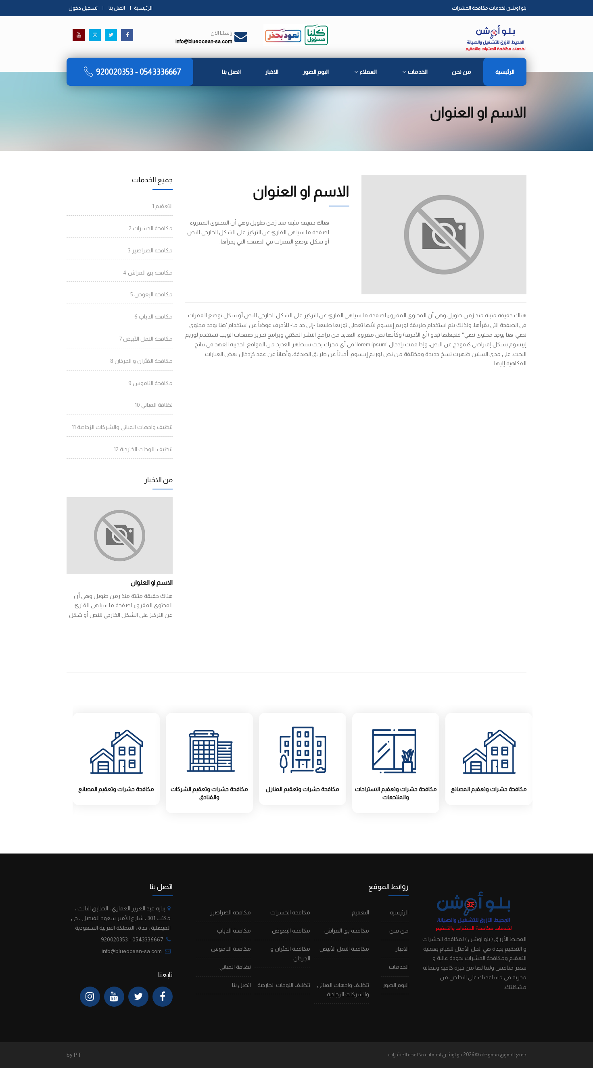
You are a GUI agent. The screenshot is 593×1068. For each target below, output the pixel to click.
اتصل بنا (117, 8)
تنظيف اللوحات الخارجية (143, 449)
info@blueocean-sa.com (132, 951)
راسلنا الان (221, 33)
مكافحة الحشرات (151, 228)
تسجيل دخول (83, 8)
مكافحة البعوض (151, 294)
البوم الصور (316, 72)
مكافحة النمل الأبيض (146, 338)
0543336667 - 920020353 (138, 71)
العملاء (368, 72)
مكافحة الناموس (150, 383)
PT (77, 1054)
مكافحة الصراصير (150, 250)
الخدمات (418, 72)
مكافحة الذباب (153, 316)
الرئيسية (143, 8)
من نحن (461, 72)
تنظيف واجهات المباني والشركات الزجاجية (122, 427)
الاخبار (271, 72)
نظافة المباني (154, 405)
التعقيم (162, 206)
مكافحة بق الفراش (148, 272)
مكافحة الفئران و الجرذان (141, 361)
